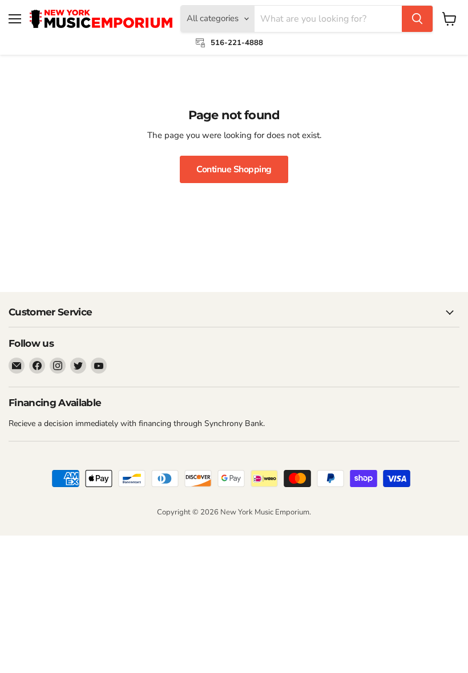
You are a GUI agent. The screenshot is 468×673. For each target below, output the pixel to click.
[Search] (417, 19)
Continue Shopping (234, 169)
